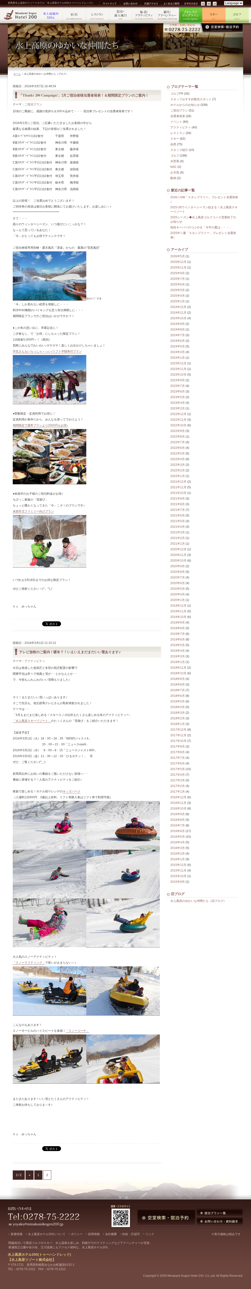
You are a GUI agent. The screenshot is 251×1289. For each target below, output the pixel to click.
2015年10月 (178, 876)
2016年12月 (178, 797)
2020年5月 (177, 588)
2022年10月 (178, 425)
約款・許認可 (131, 1234)
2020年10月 (178, 560)
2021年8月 (177, 504)
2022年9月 (177, 431)
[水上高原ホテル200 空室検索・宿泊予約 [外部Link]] (203, 28)
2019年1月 (177, 662)
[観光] (167, 15)
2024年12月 (178, 307)
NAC (173, 167)
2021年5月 (177, 521)
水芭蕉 (174, 161)
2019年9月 (177, 622)
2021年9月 (177, 498)
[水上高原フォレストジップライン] (190, 15)
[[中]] (209, 4)
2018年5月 (177, 701)
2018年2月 (177, 718)
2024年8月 (177, 329)
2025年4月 (177, 295)
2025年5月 (177, 290)
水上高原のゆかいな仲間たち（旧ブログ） (198, 901)
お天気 (174, 172)
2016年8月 (177, 820)
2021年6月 (177, 515)
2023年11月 (178, 369)
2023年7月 (177, 386)
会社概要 (111, 1234)
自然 (173, 144)
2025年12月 (178, 262)
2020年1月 (177, 600)
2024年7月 (177, 335)
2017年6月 (177, 763)
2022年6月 (177, 448)
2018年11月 (178, 667)
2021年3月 (177, 532)
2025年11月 (178, 267)
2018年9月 (177, 679)
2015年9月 (177, 882)
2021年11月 (178, 487)
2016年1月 (177, 859)
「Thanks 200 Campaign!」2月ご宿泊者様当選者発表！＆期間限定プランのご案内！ (84, 95)
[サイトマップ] (109, 3)
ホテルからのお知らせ (185, 105)
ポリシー (77, 1234)
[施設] (144, 15)
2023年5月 (177, 397)
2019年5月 (177, 645)
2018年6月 (177, 696)
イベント (176, 121)
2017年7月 (177, 758)
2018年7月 (177, 690)
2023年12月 (178, 363)
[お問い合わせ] (130, 3)
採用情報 (94, 1234)
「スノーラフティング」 (29, 962)
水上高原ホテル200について (46, 1234)
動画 (173, 178)
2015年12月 (178, 865)
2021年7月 (177, 510)
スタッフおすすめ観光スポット (191, 99)
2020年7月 (177, 577)
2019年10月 (178, 617)
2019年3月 (177, 656)
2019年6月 (177, 639)
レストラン (177, 133)
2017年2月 (177, 786)
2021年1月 (177, 543)
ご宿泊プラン (33, 104)
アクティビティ (35, 661)
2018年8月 (177, 684)
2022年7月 (177, 442)
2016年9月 (177, 814)
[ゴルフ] (237, 15)
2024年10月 (178, 318)
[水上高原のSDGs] (51, 15)
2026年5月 (177, 256)
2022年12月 (178, 414)
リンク (149, 1234)
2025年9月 (177, 273)
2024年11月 (178, 312)
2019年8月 (177, 628)
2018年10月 (178, 673)
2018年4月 (177, 707)
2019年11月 (178, 611)
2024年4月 (177, 352)
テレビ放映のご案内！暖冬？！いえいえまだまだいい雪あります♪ (70, 651)
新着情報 (17, 1234)
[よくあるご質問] (171, 3)
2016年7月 (177, 825)
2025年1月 (177, 301)
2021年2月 (177, 538)
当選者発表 (177, 116)
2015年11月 (178, 870)
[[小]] (215, 4)
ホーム (17, 74)
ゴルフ (174, 155)
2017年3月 (177, 780)
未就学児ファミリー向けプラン (33, 511)
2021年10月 (178, 493)
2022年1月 (177, 476)
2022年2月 (177, 470)
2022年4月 (177, 459)
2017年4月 (177, 774)
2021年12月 (178, 481)
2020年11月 (178, 555)
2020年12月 (178, 549)
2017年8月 (177, 752)
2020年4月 (177, 594)
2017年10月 (178, 741)
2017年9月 (177, 746)
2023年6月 (177, 391)
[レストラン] (97, 15)
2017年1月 (177, 791)
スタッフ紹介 (179, 150)
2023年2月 (177, 408)
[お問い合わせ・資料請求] (220, 1221)
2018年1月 (177, 724)
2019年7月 (177, 634)
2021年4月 (177, 526)
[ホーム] (20, 15)
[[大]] (203, 4)
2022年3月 (177, 464)
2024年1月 (177, 357)
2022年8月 (177, 436)
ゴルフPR (176, 93)
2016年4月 (177, 842)
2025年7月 (177, 279)
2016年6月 (177, 831)
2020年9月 (177, 566)
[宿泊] (74, 15)
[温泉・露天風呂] (120, 15)
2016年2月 (177, 853)
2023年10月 (178, 374)
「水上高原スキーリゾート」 (32, 721)
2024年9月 (177, 324)
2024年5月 (177, 346)
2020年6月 (177, 583)
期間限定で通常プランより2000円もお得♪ (40, 425)
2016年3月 (177, 848)
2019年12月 (178, 605)
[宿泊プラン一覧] (220, 1213)
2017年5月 (177, 769)
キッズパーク (71, 791)
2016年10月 (178, 808)
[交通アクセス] (150, 3)
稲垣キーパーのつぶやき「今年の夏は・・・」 (201, 227)
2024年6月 (177, 341)
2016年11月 (178, 803)
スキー (174, 138)
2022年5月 (177, 453)
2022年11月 (178, 419)
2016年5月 (177, 836)
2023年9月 (177, 380)
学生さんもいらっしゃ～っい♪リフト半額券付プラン (47, 351)
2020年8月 (177, 572)
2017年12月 (178, 729)
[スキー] (214, 15)
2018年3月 (177, 712)
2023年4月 (177, 403)
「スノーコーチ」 (77, 1030)
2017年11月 (178, 735)
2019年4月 (177, 650)
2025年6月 (177, 284)
